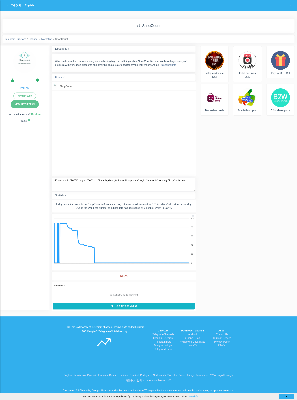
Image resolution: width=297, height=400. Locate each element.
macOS (193, 345)
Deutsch (113, 375)
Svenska (172, 375)
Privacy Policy (222, 341)
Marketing (46, 39)
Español (134, 375)
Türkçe (190, 375)
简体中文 (130, 380)
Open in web (25, 96)
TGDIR (16, 5)
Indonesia (151, 380)
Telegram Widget (163, 345)
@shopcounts (168, 65)
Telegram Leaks (163, 349)
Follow (24, 88)
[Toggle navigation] (290, 5)
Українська (79, 375)
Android (192, 334)
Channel (33, 39)
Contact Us (222, 334)
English (68, 375)
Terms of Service (222, 338)
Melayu (162, 380)
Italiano (124, 375)
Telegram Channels (163, 334)
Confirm (36, 114)
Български (202, 375)
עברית (213, 375)
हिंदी (170, 380)
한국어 (140, 380)
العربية (221, 375)
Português (145, 375)
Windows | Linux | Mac (192, 341)
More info (193, 396)
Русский (92, 375)
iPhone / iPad (192, 338)
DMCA (222, 345)
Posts (59, 77)
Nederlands (159, 375)
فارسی (229, 375)
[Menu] (193, 216)
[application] (124, 241)
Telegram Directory (15, 39)
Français (103, 375)
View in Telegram (25, 104)
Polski (182, 375)
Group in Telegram (163, 338)
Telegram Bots (163, 341)
